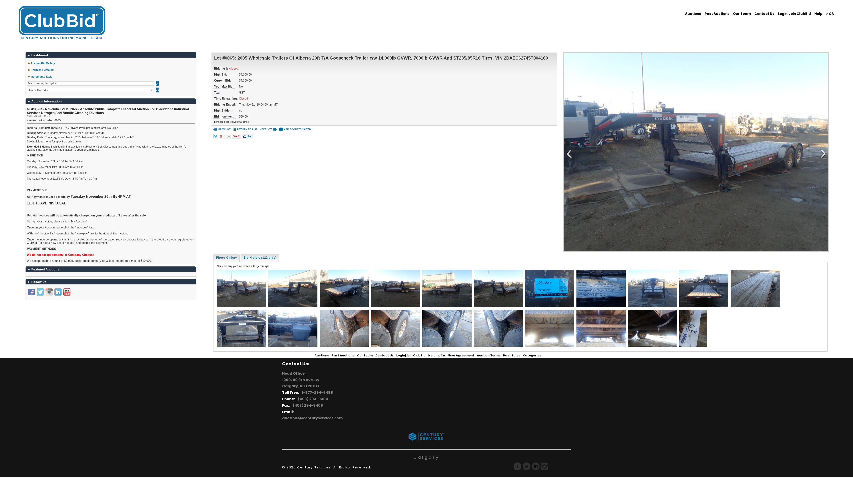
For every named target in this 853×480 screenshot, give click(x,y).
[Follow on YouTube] (66, 292)
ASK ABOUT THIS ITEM (297, 129)
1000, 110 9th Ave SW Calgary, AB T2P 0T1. (301, 383)
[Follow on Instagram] (49, 292)
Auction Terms (488, 355)
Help (818, 13)
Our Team (742, 13)
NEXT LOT (266, 129)
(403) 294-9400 (312, 399)
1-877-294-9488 (317, 392)
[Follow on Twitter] (40, 292)
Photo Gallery (226, 257)
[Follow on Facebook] (31, 292)
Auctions (693, 13)
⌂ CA (830, 13)
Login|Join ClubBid (794, 13)
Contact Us (764, 13)
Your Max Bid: (223, 86)
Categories (532, 355)
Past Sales (511, 355)
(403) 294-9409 (307, 405)
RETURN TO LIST (247, 129)
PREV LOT (224, 129)
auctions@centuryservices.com (312, 418)
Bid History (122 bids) (259, 257)
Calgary (426, 457)
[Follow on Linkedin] (58, 292)
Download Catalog (42, 70)
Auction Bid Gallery (43, 63)
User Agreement (461, 355)
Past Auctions (717, 13)
